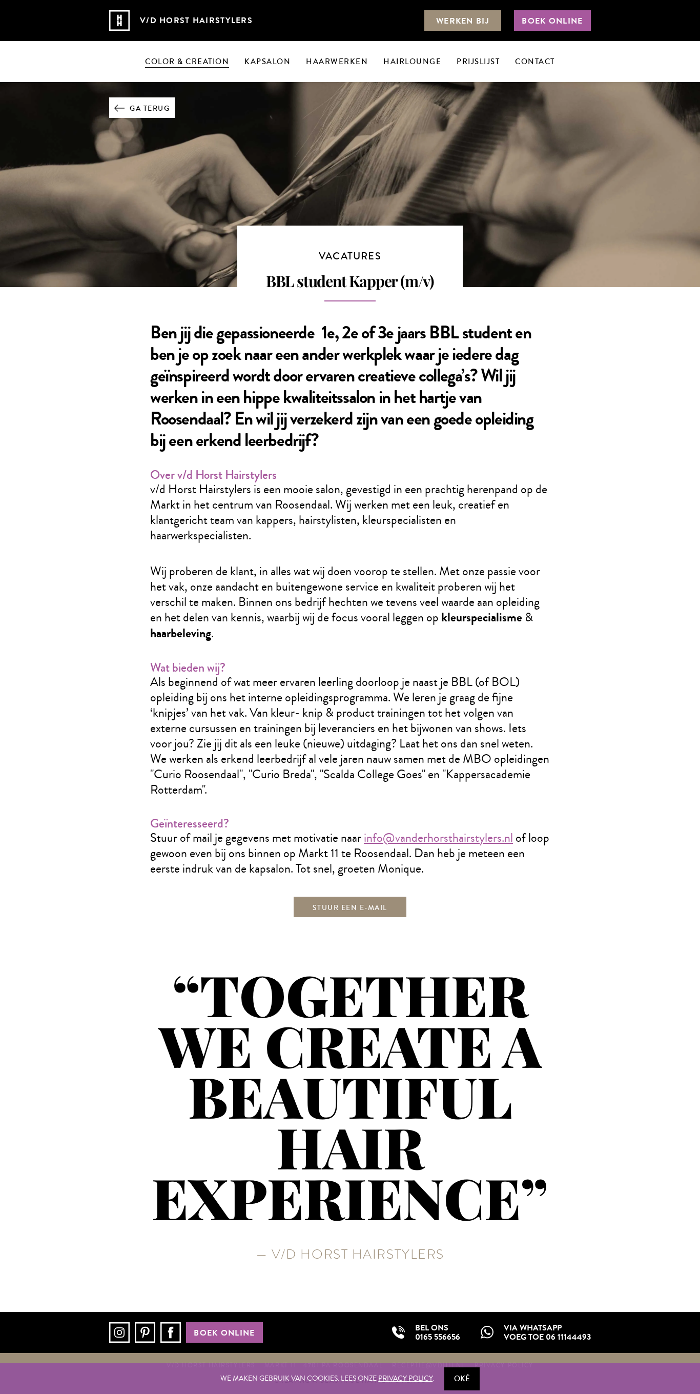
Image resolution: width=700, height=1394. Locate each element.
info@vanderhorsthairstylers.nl (438, 837)
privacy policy (405, 1378)
